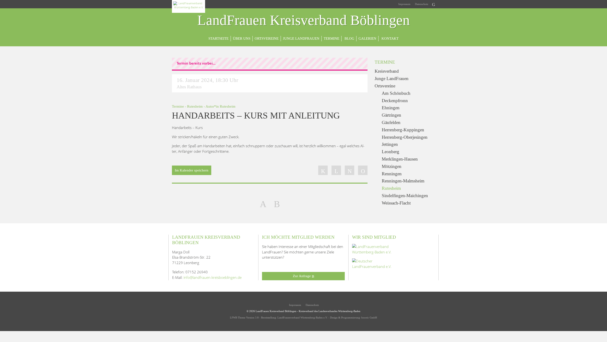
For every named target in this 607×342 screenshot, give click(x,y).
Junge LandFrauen (301, 38)
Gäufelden (391, 122)
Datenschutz (421, 4)
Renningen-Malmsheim (403, 180)
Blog (349, 38)
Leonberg (390, 151)
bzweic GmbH (369, 317)
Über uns (241, 38)
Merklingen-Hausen (400, 159)
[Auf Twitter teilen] (336, 170)
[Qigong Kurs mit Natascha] (263, 203)
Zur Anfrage (302, 276)
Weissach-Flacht (396, 202)
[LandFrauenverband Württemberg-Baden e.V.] (376, 249)
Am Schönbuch (396, 93)
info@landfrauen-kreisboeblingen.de (213, 277)
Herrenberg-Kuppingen (403, 129)
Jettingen (390, 144)
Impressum (404, 4)
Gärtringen (391, 115)
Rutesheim (195, 106)
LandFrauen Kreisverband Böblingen (303, 20)
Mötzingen (391, 166)
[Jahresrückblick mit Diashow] (277, 203)
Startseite (218, 38)
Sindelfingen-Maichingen (405, 195)
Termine (331, 38)
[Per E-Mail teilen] (363, 170)
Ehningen (391, 107)
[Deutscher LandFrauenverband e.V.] (376, 263)
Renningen (392, 173)
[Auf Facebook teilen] (323, 170)
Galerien (367, 38)
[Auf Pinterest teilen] (349, 170)
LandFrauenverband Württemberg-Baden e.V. (302, 317)
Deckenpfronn (395, 100)
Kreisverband (387, 71)
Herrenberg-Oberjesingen (405, 137)
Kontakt (390, 38)
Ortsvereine (267, 38)
